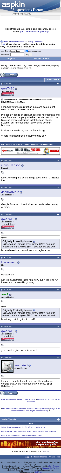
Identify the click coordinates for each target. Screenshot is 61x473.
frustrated (21, 365)
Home (5, 42)
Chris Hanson (10, 165)
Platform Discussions (18, 42)
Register (11, 58)
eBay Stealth (53, 466)
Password (5, 54)
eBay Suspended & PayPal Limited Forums (18, 399)
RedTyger (38, 472)
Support (28, 457)
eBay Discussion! (36, 42)
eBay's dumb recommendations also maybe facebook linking (35, 410)
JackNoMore (10, 192)
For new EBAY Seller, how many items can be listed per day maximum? (29, 431)
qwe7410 (7, 88)
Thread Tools (51, 80)
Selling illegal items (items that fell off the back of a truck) (23, 427)
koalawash (8, 262)
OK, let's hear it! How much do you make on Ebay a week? (25, 409)
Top (58, 457)
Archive (52, 457)
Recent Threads (41, 58)
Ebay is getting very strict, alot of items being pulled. (21, 435)
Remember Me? (34, 51)
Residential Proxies (50, 468)
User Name (5, 51)
